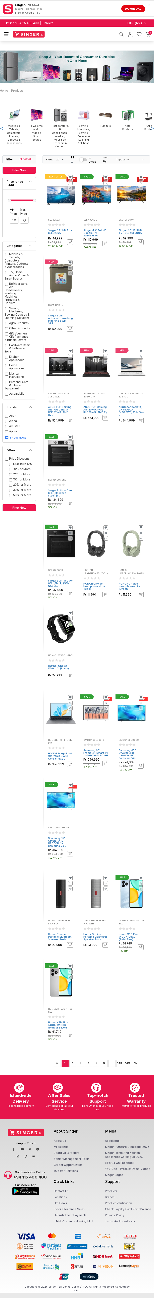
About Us (60, 1140)
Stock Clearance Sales (69, 1209)
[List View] (72, 161)
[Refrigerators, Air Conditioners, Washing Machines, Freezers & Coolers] (60, 128)
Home (4, 90)
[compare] (70, 182)
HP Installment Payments (70, 1215)
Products (17, 90)
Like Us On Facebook (120, 1162)
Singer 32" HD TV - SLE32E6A (60, 231)
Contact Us (61, 1191)
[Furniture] (106, 118)
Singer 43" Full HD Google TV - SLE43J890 (95, 233)
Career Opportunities (68, 1164)
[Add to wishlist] (70, 177)
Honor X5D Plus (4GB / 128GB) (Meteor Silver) (58, 1025)
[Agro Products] (128, 119)
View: (49, 159)
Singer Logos (114, 1174)
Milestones (61, 1146)
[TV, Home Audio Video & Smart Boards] (37, 124)
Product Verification (118, 1203)
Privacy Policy (114, 1215)
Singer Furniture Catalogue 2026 (127, 1146)
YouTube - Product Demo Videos (127, 1168)
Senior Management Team (71, 1158)
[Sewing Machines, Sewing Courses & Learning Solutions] (84, 126)
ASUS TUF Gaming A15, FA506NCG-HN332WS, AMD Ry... (59, 410)
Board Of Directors (66, 1152)
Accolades (112, 1140)
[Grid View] (72, 157)
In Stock (92, 159)
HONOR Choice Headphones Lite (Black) (94, 586)
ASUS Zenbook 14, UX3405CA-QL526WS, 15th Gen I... (131, 410)
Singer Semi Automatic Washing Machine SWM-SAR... (60, 319)
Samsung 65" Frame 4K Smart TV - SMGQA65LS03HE (95, 753)
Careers (48, 23)
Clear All (26, 159)
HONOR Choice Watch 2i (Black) (58, 667)
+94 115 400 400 (27, 23)
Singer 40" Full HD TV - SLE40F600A (130, 231)
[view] (70, 188)
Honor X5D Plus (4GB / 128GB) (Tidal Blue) (129, 936)
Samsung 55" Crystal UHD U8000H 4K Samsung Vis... (57, 841)
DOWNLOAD (133, 8)
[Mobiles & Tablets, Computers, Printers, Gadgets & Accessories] (14, 126)
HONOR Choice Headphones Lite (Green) (129, 586)
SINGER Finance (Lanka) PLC (73, 1221)
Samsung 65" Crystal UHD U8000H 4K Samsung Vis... (128, 754)
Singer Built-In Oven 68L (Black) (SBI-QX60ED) (60, 583)
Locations (60, 1197)
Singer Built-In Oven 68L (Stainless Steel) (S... (60, 493)
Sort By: (105, 159)
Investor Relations (66, 1170)
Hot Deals (60, 1203)
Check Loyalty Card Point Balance (128, 1209)
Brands (109, 1197)
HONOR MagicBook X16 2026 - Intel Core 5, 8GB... (60, 756)
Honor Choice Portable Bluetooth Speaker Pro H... (60, 936)
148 (119, 1063)
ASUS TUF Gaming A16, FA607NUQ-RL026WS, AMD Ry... (96, 409)
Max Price (23, 211)
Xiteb (77, 1290)
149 (127, 1063)
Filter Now (19, 170)
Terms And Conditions (120, 1221)
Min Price (13, 211)
